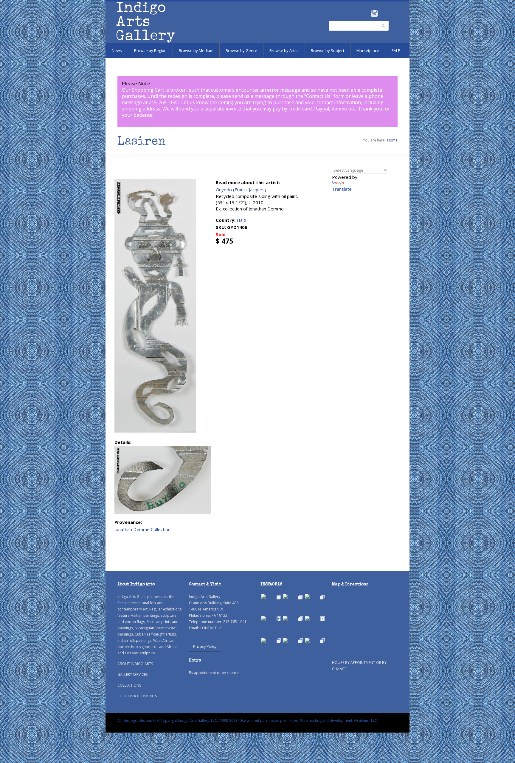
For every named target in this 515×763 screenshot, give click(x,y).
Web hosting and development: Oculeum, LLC (338, 720)
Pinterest (383, 13)
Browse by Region (150, 50)
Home (392, 140)
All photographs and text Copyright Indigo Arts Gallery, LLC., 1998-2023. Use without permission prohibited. (208, 720)
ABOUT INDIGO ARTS (135, 663)
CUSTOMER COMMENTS (137, 696)
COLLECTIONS (129, 685)
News (117, 50)
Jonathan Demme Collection (142, 529)
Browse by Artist (284, 50)
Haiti (241, 220)
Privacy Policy (205, 646)
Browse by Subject (327, 50)
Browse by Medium (196, 50)
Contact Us (318, 96)
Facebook (366, 13)
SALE (395, 50)
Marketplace (367, 50)
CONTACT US (211, 627)
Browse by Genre (241, 50)
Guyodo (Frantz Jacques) (241, 190)
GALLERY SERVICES (132, 674)
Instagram (374, 13)
